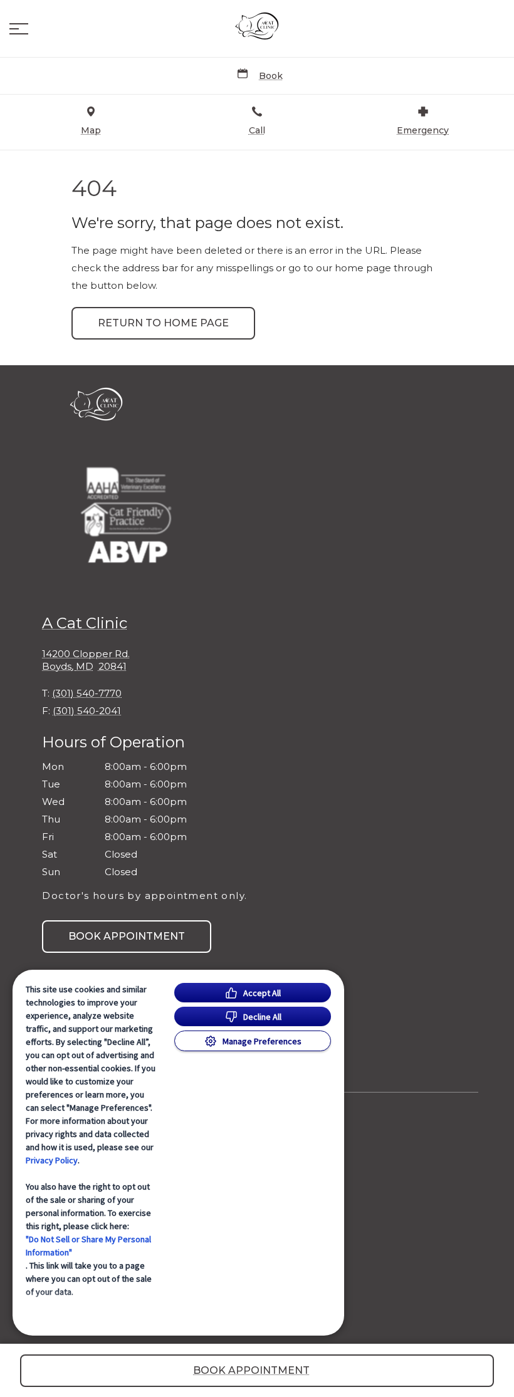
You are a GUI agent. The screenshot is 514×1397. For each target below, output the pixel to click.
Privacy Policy (52, 1160)
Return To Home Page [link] (163, 323)
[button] (18, 28)
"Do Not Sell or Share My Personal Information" (88, 1245)
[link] (257, 25)
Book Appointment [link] (126, 936)
